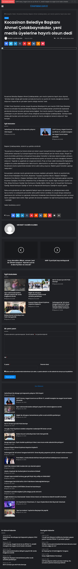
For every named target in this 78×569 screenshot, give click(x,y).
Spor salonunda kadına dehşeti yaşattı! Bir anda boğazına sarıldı (13, 294)
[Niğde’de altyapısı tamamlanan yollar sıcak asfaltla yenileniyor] (39, 285)
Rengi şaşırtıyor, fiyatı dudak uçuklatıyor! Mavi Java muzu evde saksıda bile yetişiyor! (34, 442)
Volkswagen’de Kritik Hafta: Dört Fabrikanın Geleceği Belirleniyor (27, 481)
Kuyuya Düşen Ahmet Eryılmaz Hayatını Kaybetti (38, 303)
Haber (14, 14)
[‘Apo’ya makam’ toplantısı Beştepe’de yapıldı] (9, 513)
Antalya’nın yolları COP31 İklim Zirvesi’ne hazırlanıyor (22, 487)
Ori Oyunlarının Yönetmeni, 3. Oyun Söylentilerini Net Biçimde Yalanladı (40, 502)
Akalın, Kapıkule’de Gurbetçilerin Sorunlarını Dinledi (22, 471)
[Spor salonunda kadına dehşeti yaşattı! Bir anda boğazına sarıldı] (15, 285)
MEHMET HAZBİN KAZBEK (15, 38)
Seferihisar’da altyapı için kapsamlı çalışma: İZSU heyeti (23, 393)
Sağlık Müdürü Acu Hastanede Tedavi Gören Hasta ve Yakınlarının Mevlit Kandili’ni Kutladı (35, 497)
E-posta (7, 364)
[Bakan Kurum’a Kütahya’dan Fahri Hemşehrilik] (15, 307)
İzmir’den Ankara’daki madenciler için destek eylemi (22, 466)
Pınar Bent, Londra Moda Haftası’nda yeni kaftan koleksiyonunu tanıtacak (42, 458)
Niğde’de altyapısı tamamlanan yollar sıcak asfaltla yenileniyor (37, 294)
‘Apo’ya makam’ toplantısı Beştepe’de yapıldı (32, 510)
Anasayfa (8, 14)
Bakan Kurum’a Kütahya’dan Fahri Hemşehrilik (14, 316)
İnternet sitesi (44, 364)
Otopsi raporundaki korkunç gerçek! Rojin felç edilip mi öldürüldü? (27, 476)
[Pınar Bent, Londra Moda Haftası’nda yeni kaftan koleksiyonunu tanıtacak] (9, 460)
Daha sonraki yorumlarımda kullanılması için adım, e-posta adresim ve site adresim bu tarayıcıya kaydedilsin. (39, 371)
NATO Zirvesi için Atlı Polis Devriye (61, 281)
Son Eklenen (39, 386)
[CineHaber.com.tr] (39, 6)
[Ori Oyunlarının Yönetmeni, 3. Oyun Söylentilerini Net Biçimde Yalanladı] (9, 504)
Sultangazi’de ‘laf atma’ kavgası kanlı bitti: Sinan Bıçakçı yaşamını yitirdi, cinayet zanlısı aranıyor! (60, 305)
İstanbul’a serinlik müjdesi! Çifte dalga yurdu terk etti (22, 492)
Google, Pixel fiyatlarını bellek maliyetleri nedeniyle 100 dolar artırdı (27, 429)
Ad (5, 357)
